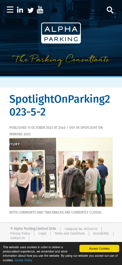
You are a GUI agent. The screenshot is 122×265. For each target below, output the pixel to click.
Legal (42, 233)
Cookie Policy (23, 260)
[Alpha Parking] (61, 72)
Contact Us (17, 238)
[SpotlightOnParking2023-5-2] (61, 206)
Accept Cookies (99, 248)
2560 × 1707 (66, 128)
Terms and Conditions (69, 233)
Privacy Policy (20, 233)
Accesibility (101, 233)
